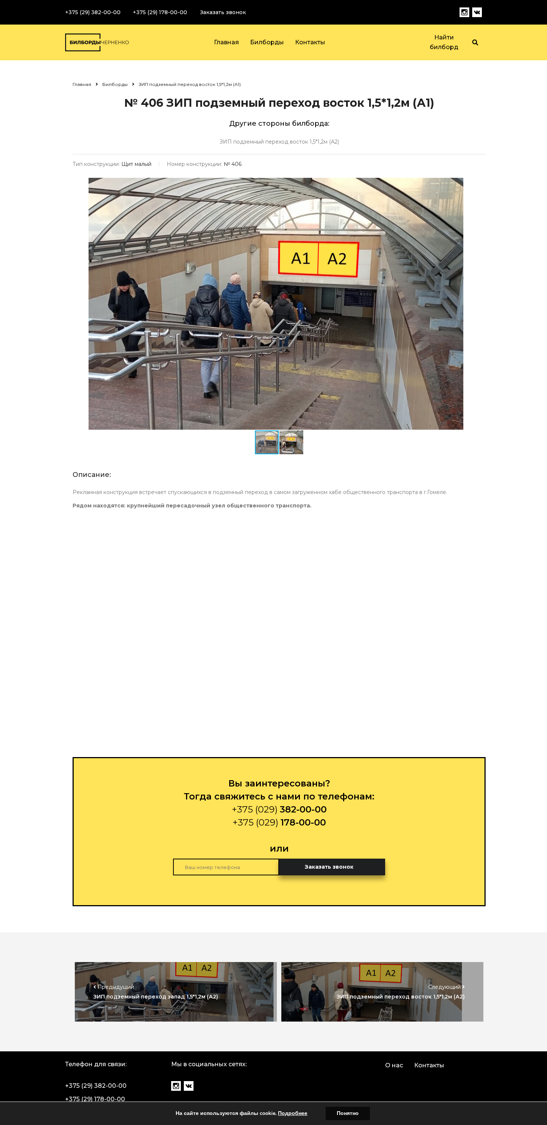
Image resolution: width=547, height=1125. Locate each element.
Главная (226, 42)
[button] (463, 184)
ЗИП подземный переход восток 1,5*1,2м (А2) (279, 141)
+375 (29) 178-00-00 (160, 12)
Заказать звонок (223, 12)
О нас (394, 1065)
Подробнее (292, 1113)
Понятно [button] (348, 1113)
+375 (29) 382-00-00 (93, 12)
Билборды (267, 42)
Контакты (310, 42)
